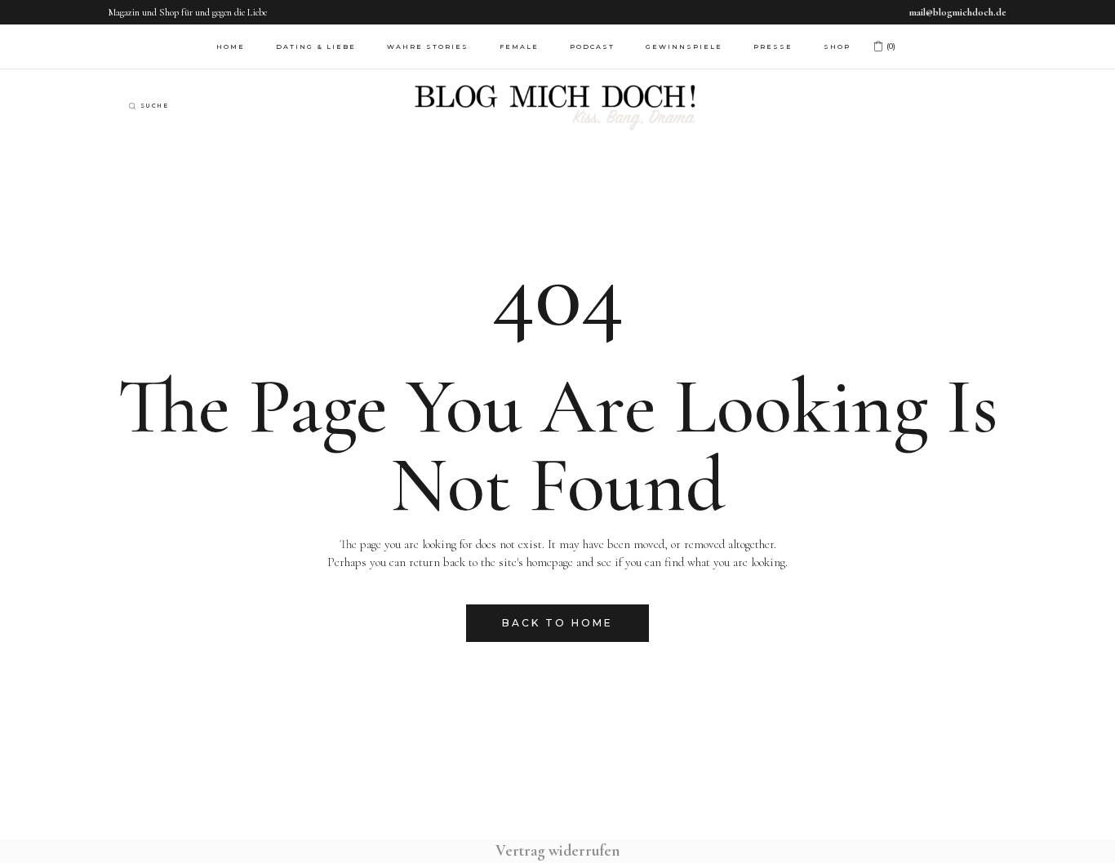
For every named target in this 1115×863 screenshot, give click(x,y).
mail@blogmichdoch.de (957, 12)
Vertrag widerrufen (557, 851)
